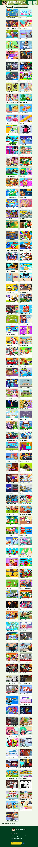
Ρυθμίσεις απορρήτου (16, 838)
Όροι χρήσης (14, 833)
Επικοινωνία (17, 843)
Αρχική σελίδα (5, 823)
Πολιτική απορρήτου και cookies (19, 836)
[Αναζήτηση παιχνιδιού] (35, 3)
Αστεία (13, 823)
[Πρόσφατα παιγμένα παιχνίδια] (30, 3)
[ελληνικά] (24, 843)
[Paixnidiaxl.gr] (13, 2)
